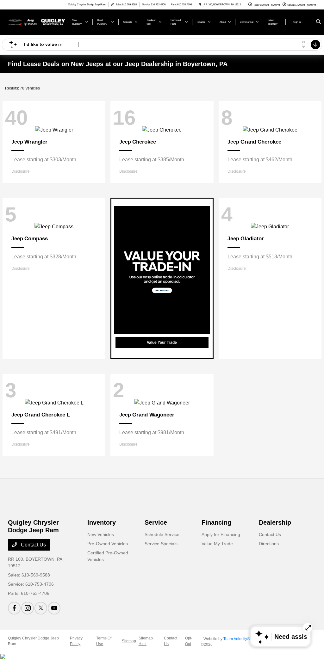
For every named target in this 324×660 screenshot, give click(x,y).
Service (156, 522)
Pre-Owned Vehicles (107, 543)
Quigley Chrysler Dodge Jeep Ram (33, 641)
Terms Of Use (103, 641)
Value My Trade (217, 543)
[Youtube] (54, 608)
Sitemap (129, 641)
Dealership (275, 522)
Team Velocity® (236, 639)
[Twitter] (40, 608)
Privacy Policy (76, 641)
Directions (269, 543)
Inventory (101, 522)
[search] (318, 22)
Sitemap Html (146, 641)
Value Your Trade (162, 342)
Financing (216, 522)
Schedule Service (162, 534)
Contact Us (33, 544)
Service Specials (161, 543)
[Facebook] (14, 608)
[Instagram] (27, 608)
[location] (200, 4)
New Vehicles (100, 534)
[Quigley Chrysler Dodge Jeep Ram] (36, 21)
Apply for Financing (221, 534)
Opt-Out (188, 641)
